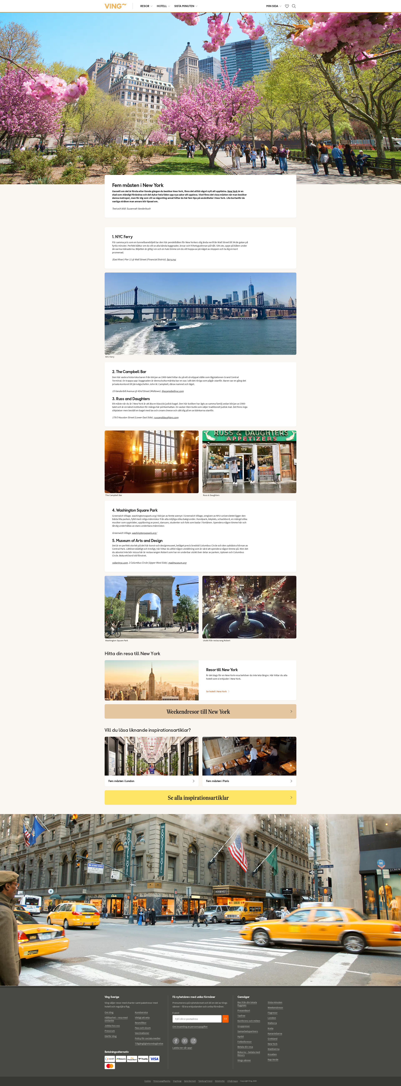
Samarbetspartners (247, 1031)
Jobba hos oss (112, 1025)
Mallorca (272, 1022)
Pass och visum (143, 1027)
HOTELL (162, 6)
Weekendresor (275, 1007)
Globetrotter (220, 1081)
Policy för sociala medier (148, 1038)
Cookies (147, 1081)
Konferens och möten (248, 1020)
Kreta (270, 1028)
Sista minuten (275, 1002)
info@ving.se (232, 1081)
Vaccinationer (142, 1032)
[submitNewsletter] (225, 1019)
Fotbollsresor (244, 1041)
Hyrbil (240, 1036)
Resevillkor (140, 1022)
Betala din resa (245, 1046)
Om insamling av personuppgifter (190, 1026)
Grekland (272, 1038)
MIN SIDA (272, 6)
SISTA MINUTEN (184, 6)
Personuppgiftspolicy (161, 1081)
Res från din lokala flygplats (247, 1004)
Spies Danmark (190, 1081)
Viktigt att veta (142, 1017)
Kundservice (141, 1012)
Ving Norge (177, 1081)
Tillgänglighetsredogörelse (149, 1043)
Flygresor (273, 1012)
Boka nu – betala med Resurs (248, 1053)
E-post (175, 1012)
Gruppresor (243, 1026)
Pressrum (110, 1030)
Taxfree (241, 1015)
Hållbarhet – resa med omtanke (116, 1019)
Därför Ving (111, 1036)
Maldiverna (273, 1048)
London (272, 1017)
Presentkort (243, 1010)
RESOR (144, 6)
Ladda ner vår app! (182, 1047)
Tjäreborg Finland (205, 1081)
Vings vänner (244, 1060)
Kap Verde (273, 1059)
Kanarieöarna (275, 1033)
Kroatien (272, 1054)
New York (272, 1043)
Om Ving (109, 1012)
